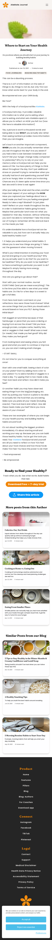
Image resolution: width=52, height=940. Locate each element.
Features (26, 780)
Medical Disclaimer (26, 865)
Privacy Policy (26, 882)
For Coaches (26, 802)
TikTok (26, 833)
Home (26, 774)
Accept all (26, 919)
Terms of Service (26, 887)
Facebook (26, 828)
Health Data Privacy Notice (26, 871)
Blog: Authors (26, 796)
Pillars (26, 785)
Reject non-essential (26, 927)
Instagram (26, 822)
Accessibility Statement (26, 876)
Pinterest (26, 839)
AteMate (40, 106)
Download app (26, 808)
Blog (26, 791)
